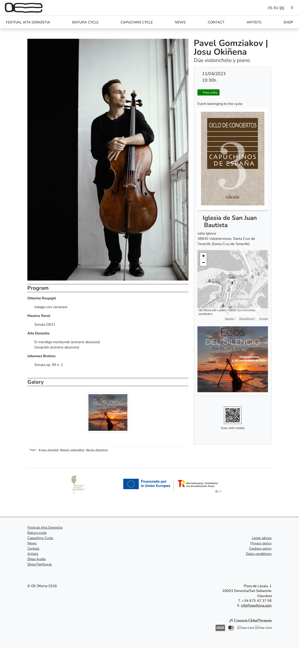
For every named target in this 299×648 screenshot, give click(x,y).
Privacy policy (261, 543)
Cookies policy (260, 548)
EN (282, 7)
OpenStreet (246, 319)
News (180, 22)
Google (229, 319)
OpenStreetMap (246, 310)
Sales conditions (259, 553)
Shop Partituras (39, 564)
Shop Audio (36, 559)
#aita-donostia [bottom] (97, 449)
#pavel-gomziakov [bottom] (72, 449)
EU (276, 7)
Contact (216, 22)
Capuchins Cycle (137, 22)
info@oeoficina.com (256, 605)
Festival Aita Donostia (28, 22)
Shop (288, 22)
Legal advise (262, 538)
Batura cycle (85, 22)
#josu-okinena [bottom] (49, 449)
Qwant (263, 319)
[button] (232, 277)
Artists (254, 22)
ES (270, 7)
